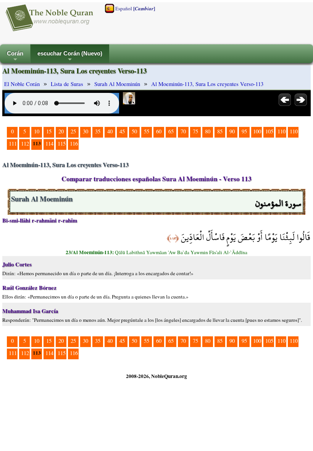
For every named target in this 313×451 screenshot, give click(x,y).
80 (207, 131)
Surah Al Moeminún (117, 84)
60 (158, 131)
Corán (15, 56)
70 (183, 131)
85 (220, 131)
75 (195, 131)
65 (171, 131)
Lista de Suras (67, 84)
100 (257, 131)
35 (97, 131)
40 (110, 131)
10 (36, 131)
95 (244, 131)
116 (74, 143)
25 (73, 131)
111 (13, 143)
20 (61, 131)
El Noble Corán (22, 84)
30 (85, 131)
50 (134, 131)
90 (232, 131)
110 (282, 131)
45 (122, 131)
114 (49, 143)
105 (269, 131)
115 (62, 143)
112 (25, 143)
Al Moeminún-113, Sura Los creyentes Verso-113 (207, 84)
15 (49, 131)
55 (146, 131)
